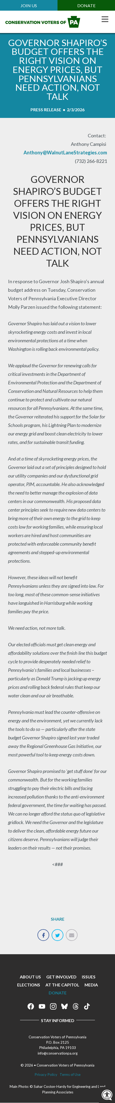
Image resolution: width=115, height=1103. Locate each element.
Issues (88, 976)
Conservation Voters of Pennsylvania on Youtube (42, 1006)
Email (71, 932)
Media (91, 984)
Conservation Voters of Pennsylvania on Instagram (53, 1006)
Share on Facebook (43, 932)
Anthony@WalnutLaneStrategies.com (65, 152)
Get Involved (61, 976)
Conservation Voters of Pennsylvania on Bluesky (64, 1006)
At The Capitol (62, 984)
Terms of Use (70, 1074)
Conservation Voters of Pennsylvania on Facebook (30, 1006)
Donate (86, 5)
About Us (30, 976)
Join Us (29, 5)
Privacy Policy (45, 1074)
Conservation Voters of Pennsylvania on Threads (75, 1006)
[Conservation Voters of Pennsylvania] (42, 26)
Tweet (57, 932)
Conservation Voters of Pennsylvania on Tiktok (87, 1006)
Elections (28, 984)
